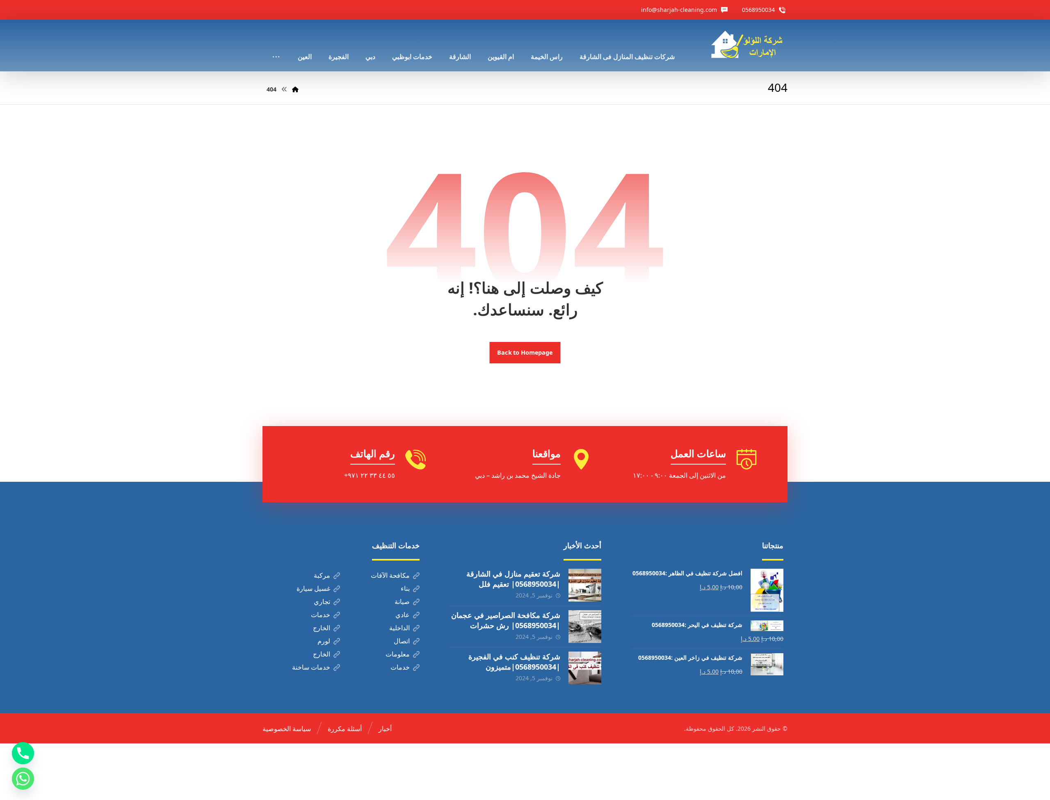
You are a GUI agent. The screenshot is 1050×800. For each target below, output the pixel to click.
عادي (402, 614)
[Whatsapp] (23, 779)
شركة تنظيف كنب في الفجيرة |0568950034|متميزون (514, 662)
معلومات (398, 654)
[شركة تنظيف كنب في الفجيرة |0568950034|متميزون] (584, 668)
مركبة (322, 575)
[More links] (276, 45)
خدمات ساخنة (311, 667)
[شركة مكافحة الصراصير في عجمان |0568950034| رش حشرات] (584, 626)
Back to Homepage (525, 353)
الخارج (321, 627)
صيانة (402, 601)
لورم (323, 640)
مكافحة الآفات (390, 575)
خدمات (320, 614)
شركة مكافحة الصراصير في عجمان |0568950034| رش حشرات (505, 620)
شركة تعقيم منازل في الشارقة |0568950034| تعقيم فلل (513, 579)
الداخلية (399, 627)
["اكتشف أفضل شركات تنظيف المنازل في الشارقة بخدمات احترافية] (749, 44)
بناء (405, 588)
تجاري (322, 601)
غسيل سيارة (313, 588)
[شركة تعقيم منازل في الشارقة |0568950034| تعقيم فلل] (584, 585)
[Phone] (23, 753)
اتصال (402, 640)
